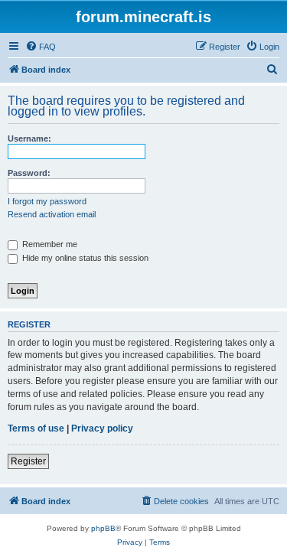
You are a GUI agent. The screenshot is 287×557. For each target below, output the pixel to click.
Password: (29, 173)
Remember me (48, 244)
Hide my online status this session (84, 257)
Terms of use (36, 428)
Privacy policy (102, 428)
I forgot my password (47, 201)
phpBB (103, 528)
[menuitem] (40, 46)
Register (28, 461)
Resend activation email (52, 214)
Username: (29, 138)
